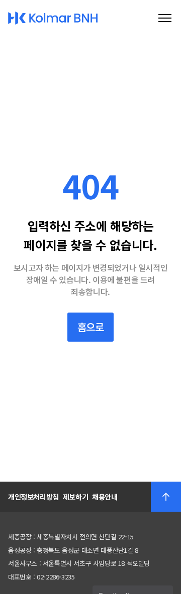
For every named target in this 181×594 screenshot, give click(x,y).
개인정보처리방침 (33, 497)
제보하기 (75, 497)
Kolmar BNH (53, 18)
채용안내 (104, 497)
